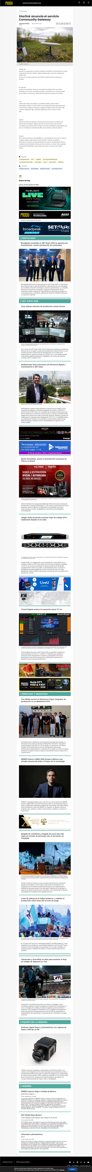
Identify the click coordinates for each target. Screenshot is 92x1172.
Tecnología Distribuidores (50, 159)
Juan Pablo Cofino (57, 168)
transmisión (52, 162)
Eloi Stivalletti (34, 168)
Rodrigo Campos (24, 168)
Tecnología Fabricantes (26, 162)
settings (62, 1170)
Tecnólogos (38, 162)
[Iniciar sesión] (83, 2)
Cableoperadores (24, 159)
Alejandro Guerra (45, 168)
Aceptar (72, 1169)
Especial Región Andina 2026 (32, 3)
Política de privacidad (23, 1162)
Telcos (45, 162)
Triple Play (60, 162)
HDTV (32, 159)
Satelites (38, 159)
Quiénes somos (7, 1162)
